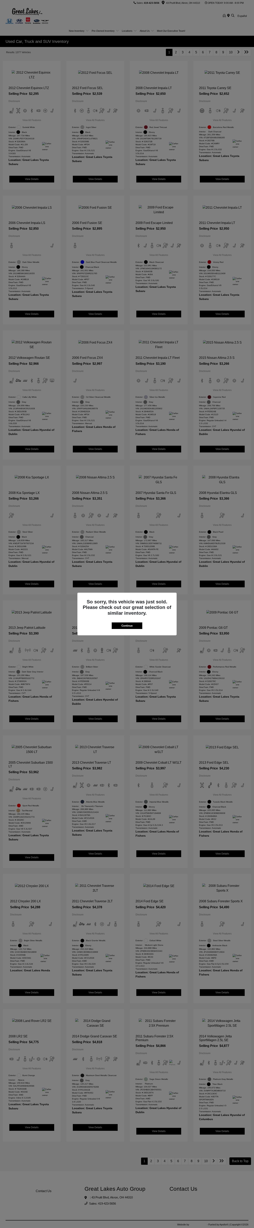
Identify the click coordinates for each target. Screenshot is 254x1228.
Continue (127, 625)
